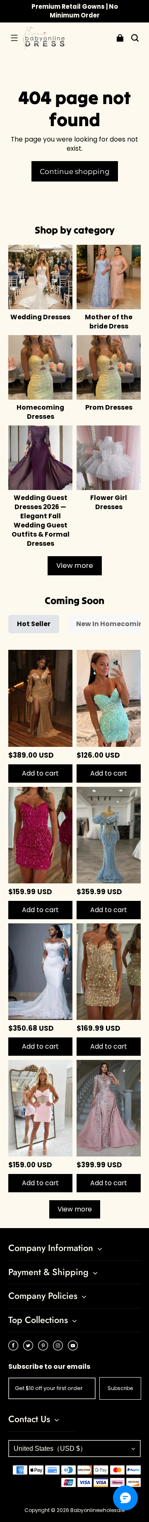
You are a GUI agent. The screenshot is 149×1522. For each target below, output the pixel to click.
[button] (14, 38)
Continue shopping (75, 171)
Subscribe (120, 1388)
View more (74, 565)
